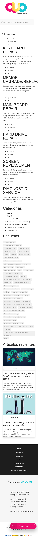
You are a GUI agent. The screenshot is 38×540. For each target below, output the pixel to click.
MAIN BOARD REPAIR (15, 107)
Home (3, 22)
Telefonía (7, 329)
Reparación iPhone (10, 308)
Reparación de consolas (19, 292)
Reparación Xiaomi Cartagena (13, 323)
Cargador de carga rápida (12, 245)
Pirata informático (10, 279)
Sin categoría (11, 230)
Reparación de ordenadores (13, 298)
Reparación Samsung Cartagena (14, 317)
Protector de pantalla (11, 286)
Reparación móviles (25, 308)
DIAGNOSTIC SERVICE (15, 190)
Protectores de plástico (11, 289)
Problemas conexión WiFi (22, 283)
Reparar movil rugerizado (12, 326)
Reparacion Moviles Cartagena (17, 225)
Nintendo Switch (9, 270)
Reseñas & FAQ (19, 463)
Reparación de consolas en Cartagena (16, 295)
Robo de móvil (28, 326)
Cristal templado (9, 251)
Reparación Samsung (11, 314)
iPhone (13, 255)
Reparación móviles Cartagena (14, 311)
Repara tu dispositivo (19, 470)
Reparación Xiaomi (10, 320)
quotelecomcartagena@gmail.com (21, 511)
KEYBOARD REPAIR (14, 50)
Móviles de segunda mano (12, 261)
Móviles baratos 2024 (11, 258)
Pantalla (23, 276)
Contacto (19, 467)
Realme (6, 292)
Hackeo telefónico (23, 251)
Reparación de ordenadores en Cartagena (17, 304)
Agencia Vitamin (20, 529)
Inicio (19, 449)
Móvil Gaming (8, 267)
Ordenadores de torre (11, 276)
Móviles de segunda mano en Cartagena (17, 264)
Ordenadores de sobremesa (13, 273)
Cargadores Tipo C (10, 248)
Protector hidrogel (27, 289)
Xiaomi (6, 338)
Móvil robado (20, 267)
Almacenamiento (9, 242)
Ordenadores (28, 270)
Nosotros (19, 456)
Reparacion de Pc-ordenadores (17, 222)
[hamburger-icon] (36, 18)
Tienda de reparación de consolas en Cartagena (16, 334)
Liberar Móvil (11, 219)
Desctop (19, 22)
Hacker (6, 255)
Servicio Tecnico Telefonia (15, 228)
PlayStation (7, 283)
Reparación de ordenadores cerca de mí (17, 301)
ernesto (11, 38)
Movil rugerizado (24, 255)
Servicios (19, 452)
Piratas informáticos (24, 279)
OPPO (19, 270)
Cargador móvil (24, 248)
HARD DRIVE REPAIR (15, 136)
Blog (8, 213)
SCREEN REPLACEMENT (17, 163)
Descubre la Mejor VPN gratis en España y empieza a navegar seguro (18, 376)
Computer (11, 22)
